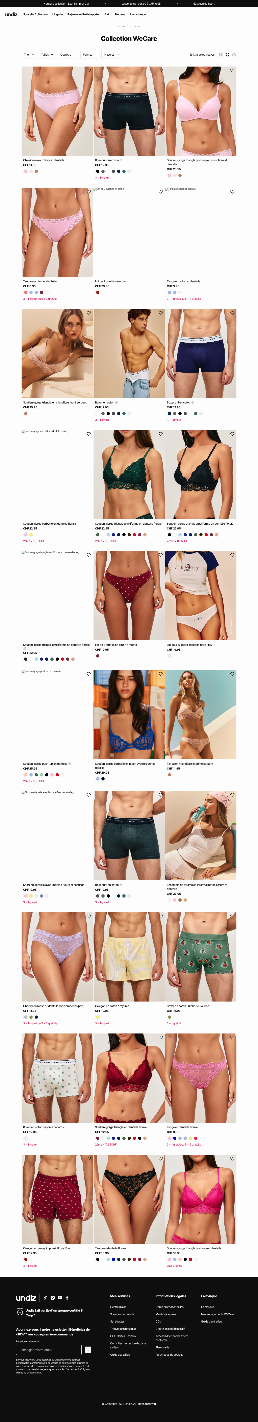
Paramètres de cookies (169, 1354)
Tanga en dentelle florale (182, 1127)
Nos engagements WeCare (217, 1314)
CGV (158, 1321)
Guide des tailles (120, 1354)
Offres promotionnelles (170, 1307)
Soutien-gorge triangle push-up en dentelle (194, 1248)
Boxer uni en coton (107, 160)
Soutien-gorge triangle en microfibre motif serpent (55, 402)
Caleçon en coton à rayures (112, 1006)
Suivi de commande (122, 1314)
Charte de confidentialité (170, 1328)
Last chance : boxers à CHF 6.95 (141, 3)
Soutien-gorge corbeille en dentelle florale (49, 523)
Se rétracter (117, 1321)
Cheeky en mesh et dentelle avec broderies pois (53, 1006)
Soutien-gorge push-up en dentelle (45, 763)
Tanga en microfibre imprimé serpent (190, 763)
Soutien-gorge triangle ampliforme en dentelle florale (128, 523)
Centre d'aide (118, 1307)
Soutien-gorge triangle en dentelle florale (121, 1127)
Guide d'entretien (211, 1321)
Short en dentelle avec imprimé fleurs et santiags (53, 884)
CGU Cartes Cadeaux (123, 1336)
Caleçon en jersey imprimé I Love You (46, 1248)
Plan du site (162, 1347)
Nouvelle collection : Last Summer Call (66, 3)
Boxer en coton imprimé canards (43, 1127)
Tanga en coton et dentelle (40, 281)
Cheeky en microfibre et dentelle (43, 160)
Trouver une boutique (123, 1328)
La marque (134, 26)
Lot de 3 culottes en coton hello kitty (189, 645)
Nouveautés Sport (203, 3)
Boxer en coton (105, 402)
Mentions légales (166, 1314)
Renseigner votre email (28, 1341)
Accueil (121, 26)
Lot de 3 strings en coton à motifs (116, 645)
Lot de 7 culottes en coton (111, 281)
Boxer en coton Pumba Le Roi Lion (188, 1006)
